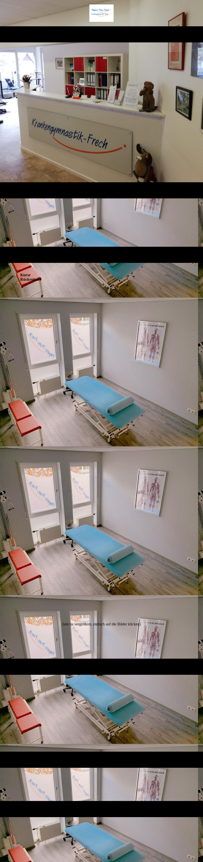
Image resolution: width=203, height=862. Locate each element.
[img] (101, 13)
